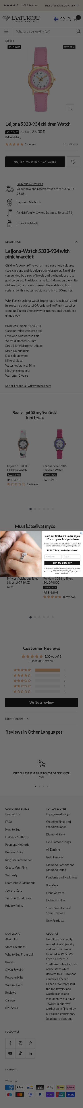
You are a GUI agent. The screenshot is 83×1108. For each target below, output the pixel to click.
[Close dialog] (81, 533)
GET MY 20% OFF (62, 563)
